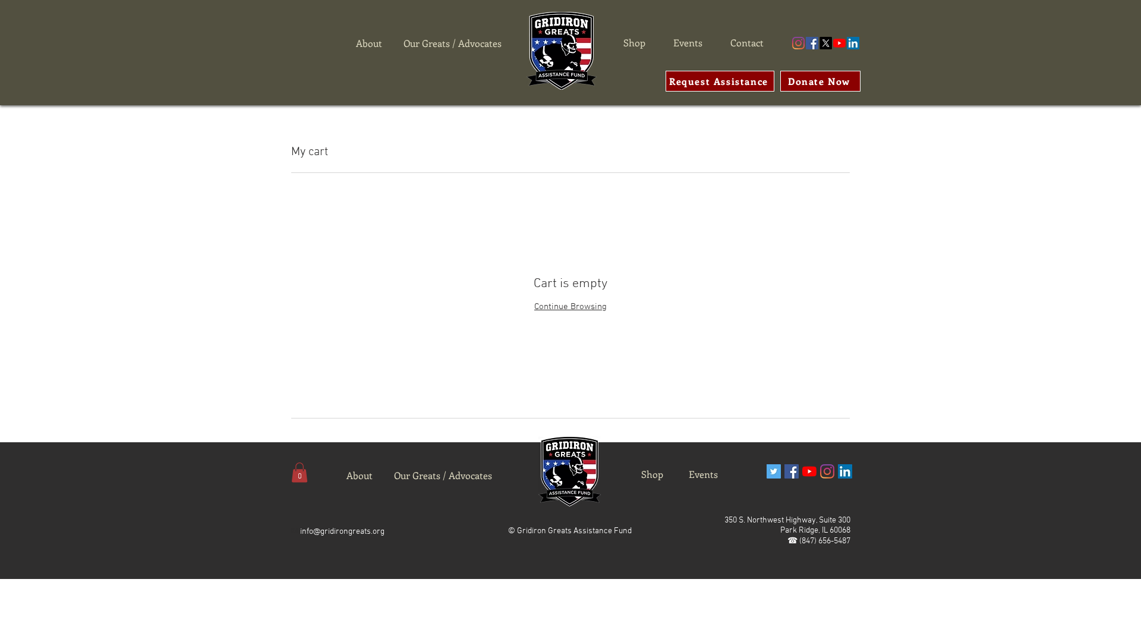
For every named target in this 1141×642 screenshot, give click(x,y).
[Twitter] (774, 471)
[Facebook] (812, 43)
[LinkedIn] (853, 43)
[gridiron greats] (798, 43)
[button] (299, 472)
